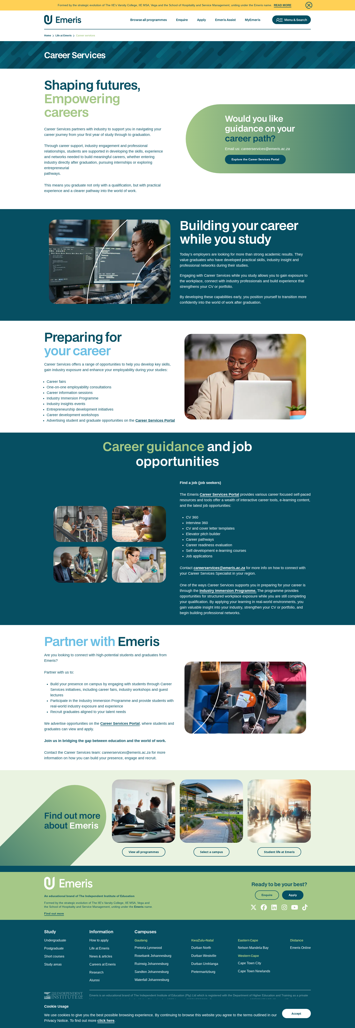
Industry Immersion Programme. (227, 591)
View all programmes (144, 852)
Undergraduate (55, 940)
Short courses (54, 956)
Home (48, 35)
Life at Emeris (64, 35)
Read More (282, 5)
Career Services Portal (155, 420)
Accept (296, 1013)
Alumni (94, 980)
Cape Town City (249, 963)
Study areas (53, 964)
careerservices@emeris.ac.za (265, 149)
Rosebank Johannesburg (153, 955)
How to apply (98, 940)
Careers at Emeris (102, 964)
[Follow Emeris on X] (253, 907)
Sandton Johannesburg (152, 972)
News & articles (100, 956)
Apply (201, 19)
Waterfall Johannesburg (152, 980)
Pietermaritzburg (203, 972)
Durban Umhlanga (204, 963)
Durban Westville (203, 955)
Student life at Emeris (279, 852)
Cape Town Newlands (254, 971)
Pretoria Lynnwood (148, 947)
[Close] (308, 5)
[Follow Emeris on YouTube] (294, 907)
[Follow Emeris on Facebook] (263, 907)
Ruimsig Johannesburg (151, 963)
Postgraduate (54, 948)
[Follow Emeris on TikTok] (304, 907)
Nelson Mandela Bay (253, 947)
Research (96, 972)
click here (105, 1021)
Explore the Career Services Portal (255, 159)
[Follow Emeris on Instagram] (284, 907)
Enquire (182, 19)
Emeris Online (300, 947)
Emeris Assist (225, 19)
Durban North (201, 947)
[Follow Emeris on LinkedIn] (274, 907)
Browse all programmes (148, 19)
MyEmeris (252, 19)
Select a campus (211, 852)
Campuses (145, 931)
